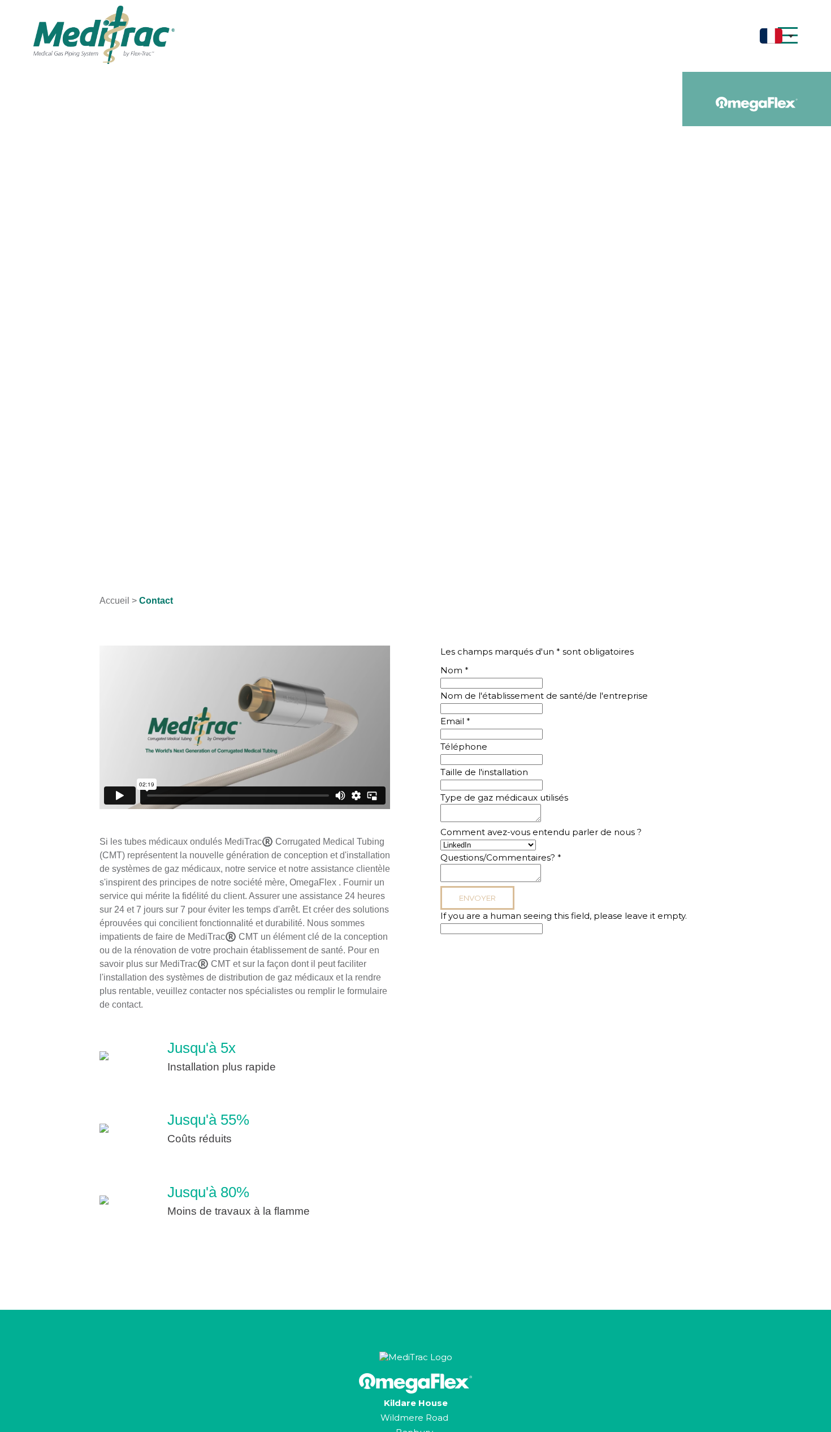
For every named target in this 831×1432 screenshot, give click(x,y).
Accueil (114, 600)
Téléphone (463, 746)
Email (455, 721)
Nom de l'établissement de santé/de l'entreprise (544, 695)
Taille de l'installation (484, 772)
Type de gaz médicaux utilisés (504, 797)
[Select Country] (776, 36)
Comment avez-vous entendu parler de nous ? (541, 832)
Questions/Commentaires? (500, 857)
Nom (454, 670)
